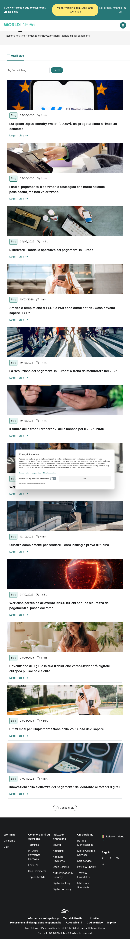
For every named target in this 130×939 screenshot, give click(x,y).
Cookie (94, 918)
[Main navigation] (123, 25)
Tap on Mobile (36, 877)
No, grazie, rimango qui (110, 9)
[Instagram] (103, 864)
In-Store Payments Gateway (34, 855)
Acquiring (58, 850)
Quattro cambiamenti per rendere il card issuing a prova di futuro (59, 545)
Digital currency (62, 889)
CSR (6, 846)
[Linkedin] (103, 858)
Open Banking (61, 866)
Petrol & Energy (86, 866)
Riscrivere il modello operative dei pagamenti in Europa (51, 250)
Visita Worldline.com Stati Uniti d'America (75, 9)
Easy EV (33, 865)
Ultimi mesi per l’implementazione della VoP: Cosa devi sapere (56, 729)
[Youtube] (117, 858)
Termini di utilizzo (74, 918)
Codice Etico (95, 922)
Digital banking (61, 883)
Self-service (84, 860)
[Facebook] (110, 858)
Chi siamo (9, 840)
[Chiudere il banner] (125, 9)
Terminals (33, 844)
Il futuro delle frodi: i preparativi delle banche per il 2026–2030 (56, 429)
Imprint (111, 922)
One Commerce (37, 871)
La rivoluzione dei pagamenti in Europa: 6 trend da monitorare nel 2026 (63, 371)
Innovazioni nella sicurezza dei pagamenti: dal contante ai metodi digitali (64, 787)
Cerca (56, 70)
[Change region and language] (103, 841)
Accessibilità (74, 922)
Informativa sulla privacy (43, 918)
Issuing (57, 844)
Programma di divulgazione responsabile (35, 922)
